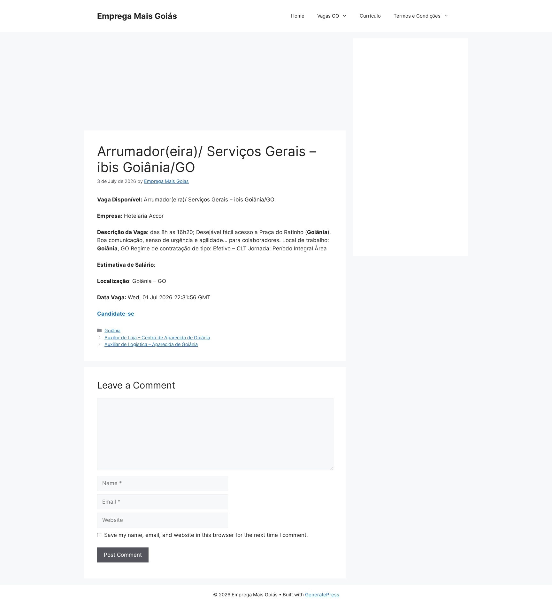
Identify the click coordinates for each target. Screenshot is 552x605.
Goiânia (112, 330)
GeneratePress (322, 595)
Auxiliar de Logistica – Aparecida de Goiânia (151, 344)
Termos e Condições (417, 16)
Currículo (370, 16)
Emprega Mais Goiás (137, 16)
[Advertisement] (215, 83)
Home (297, 16)
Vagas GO (328, 16)
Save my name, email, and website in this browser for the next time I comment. (206, 535)
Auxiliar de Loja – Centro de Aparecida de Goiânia (157, 337)
